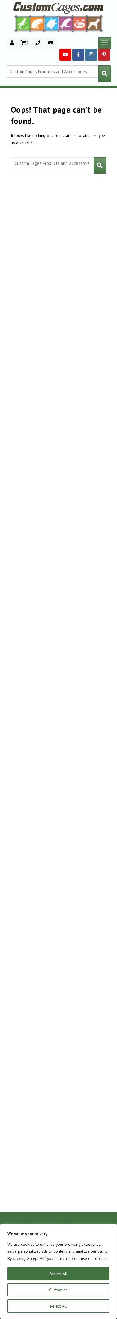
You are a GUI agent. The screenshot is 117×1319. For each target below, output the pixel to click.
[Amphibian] (51, 23)
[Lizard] (22, 23)
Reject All (58, 1306)
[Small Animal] (95, 23)
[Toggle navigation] (104, 43)
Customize (58, 1290)
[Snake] (80, 23)
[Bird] (66, 23)
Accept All (59, 1273)
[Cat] (37, 23)
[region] (58, 1271)
